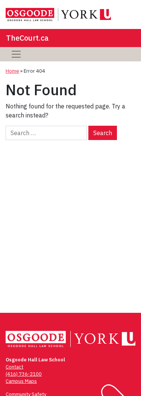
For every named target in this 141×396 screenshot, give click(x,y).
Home (12, 71)
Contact (14, 367)
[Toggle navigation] (16, 54)
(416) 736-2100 (24, 374)
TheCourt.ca (27, 38)
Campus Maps (21, 381)
